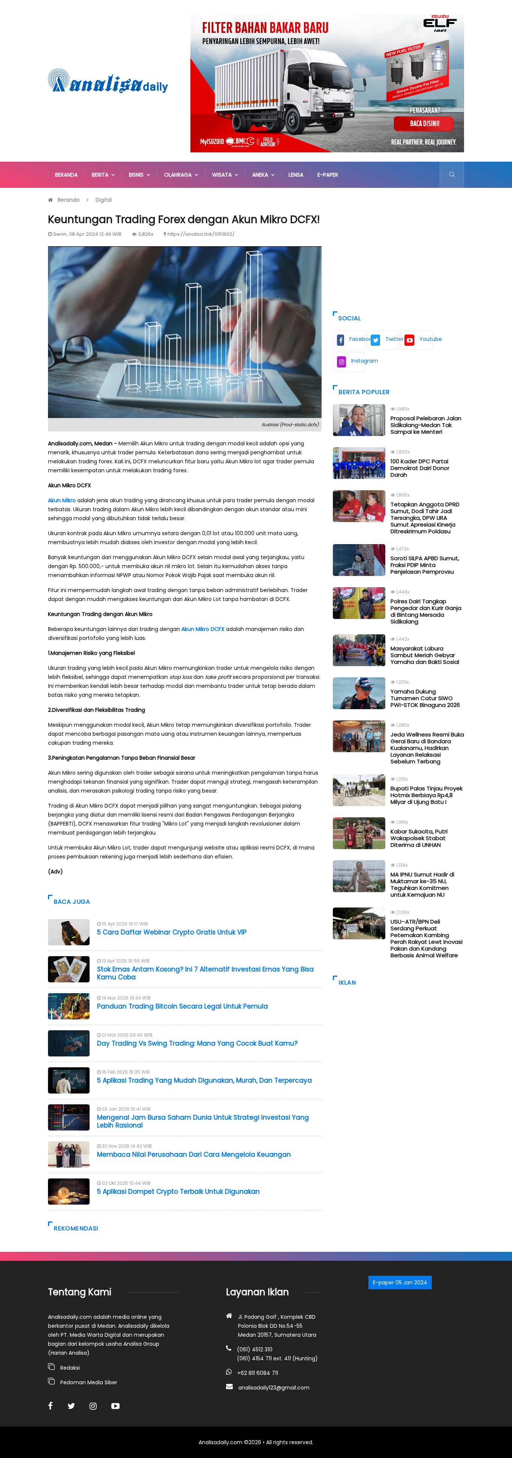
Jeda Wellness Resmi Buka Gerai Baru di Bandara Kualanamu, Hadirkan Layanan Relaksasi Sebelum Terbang (427, 747)
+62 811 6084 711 (257, 1373)
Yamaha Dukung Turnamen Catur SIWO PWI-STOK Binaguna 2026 (425, 698)
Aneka (261, 175)
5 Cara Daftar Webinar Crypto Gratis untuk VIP (172, 932)
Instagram (358, 360)
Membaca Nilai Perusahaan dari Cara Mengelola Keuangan (194, 1154)
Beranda (66, 175)
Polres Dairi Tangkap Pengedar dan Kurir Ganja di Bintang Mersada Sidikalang (426, 611)
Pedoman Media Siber (88, 1382)
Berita (101, 175)
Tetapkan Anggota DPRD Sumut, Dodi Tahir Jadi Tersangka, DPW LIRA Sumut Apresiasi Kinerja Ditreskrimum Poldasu (425, 517)
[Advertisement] (398, 247)
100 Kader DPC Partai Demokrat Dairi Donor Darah (420, 468)
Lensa (296, 175)
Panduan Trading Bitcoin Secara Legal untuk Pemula (182, 1006)
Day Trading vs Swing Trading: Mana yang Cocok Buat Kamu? (197, 1043)
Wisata (223, 175)
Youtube (426, 339)
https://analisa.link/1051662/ (201, 234)
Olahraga (179, 175)
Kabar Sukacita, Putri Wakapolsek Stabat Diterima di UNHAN (419, 838)
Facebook (357, 339)
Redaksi (70, 1368)
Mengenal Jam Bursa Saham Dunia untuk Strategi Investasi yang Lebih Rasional (203, 1121)
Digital (104, 200)
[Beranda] (108, 80)
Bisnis (138, 175)
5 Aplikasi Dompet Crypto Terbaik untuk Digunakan (178, 1191)
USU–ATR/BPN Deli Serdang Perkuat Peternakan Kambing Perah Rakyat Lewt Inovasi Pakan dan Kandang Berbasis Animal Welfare (427, 938)
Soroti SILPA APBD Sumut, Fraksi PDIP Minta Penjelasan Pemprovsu (425, 565)
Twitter (392, 339)
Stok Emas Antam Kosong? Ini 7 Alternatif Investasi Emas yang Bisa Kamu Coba (205, 973)
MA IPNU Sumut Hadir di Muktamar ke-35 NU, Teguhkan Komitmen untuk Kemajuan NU (422, 884)
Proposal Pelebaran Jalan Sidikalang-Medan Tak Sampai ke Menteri (426, 425)
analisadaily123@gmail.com (274, 1387)
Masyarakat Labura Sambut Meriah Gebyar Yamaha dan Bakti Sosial (425, 655)
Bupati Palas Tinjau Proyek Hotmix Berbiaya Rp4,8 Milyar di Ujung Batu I (427, 795)
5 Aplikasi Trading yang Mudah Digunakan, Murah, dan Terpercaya (204, 1080)
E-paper (327, 175)
